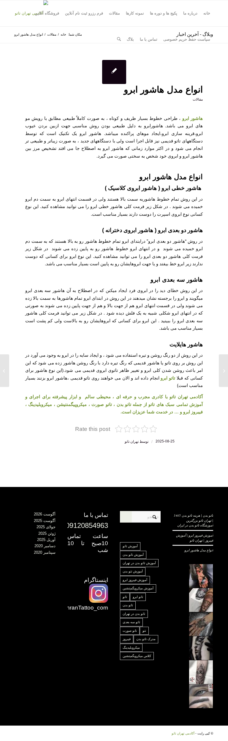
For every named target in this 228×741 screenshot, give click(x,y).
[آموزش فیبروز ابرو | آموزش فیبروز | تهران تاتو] (223, 370)
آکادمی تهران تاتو (183, 733)
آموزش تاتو (130, 546)
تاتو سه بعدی (131, 622)
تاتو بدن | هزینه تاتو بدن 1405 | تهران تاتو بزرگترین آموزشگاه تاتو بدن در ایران (193, 520)
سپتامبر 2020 (45, 552)
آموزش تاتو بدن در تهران (139, 563)
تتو (144, 630)
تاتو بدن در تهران (134, 613)
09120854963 (87, 525)
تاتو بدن (128, 605)
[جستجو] (119, 39)
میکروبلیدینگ (131, 647)
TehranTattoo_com (84, 607)
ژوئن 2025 (47, 533)
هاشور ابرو (192, 118)
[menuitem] (206, 13)
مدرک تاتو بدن (146, 639)
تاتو (125, 597)
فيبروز (127, 639)
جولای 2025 (46, 527)
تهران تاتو (132, 441)
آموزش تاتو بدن (133, 554)
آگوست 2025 (45, 520)
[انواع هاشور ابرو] (114, 72)
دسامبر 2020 (45, 546)
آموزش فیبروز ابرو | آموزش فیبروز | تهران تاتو (194, 537)
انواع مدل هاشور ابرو (198, 550)
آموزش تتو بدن (133, 571)
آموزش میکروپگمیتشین (138, 588)
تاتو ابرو (138, 597)
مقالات (198, 99)
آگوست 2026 (45, 514)
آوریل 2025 (46, 539)
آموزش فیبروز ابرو (135, 580)
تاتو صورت (130, 630)
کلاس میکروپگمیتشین (137, 656)
